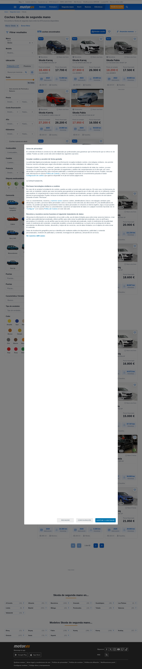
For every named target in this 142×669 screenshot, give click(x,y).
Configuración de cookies (35, 175)
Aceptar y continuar (105, 520)
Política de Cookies (53, 173)
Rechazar (65, 520)
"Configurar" (30, 209)
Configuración (84, 520)
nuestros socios (56, 201)
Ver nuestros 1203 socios (35, 236)
